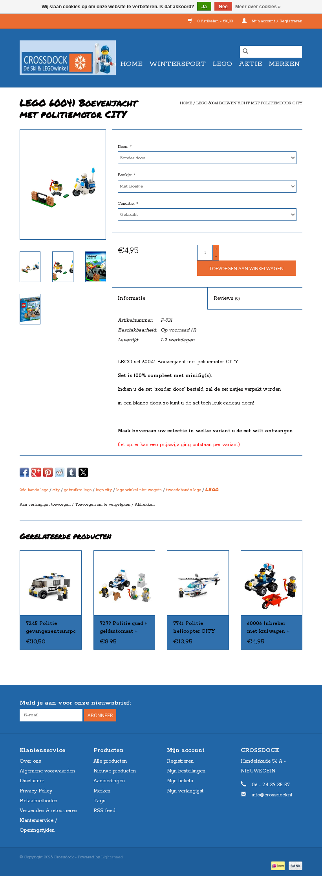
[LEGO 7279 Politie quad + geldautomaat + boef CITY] (124, 582)
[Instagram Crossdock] (296, 703)
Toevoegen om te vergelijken (103, 504)
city (56, 490)
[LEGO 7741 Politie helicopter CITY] (198, 582)
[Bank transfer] (294, 866)
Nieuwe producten (114, 771)
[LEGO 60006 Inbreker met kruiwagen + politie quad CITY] (272, 582)
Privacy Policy (36, 791)
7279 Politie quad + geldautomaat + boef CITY (124, 628)
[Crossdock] (68, 57)
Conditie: (128, 203)
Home (131, 64)
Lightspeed (112, 857)
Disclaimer (32, 781)
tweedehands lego (183, 490)
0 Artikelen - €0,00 (215, 21)
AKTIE (250, 64)
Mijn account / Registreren (276, 21)
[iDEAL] (277, 866)
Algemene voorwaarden (47, 771)
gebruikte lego (77, 490)
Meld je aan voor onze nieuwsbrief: (75, 703)
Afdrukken (145, 504)
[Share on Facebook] (24, 472)
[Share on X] (83, 472)
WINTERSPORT (177, 64)
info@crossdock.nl (272, 795)
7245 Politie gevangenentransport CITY (50, 628)
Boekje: (126, 175)
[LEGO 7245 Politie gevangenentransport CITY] (51, 582)
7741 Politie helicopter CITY (194, 627)
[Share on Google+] (36, 472)
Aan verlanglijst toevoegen (46, 504)
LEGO (222, 64)
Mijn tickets (180, 781)
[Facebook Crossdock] (282, 703)
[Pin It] (48, 472)
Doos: (124, 146)
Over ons (30, 761)
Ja (204, 6)
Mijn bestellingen (186, 771)
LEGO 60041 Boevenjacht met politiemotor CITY (249, 103)
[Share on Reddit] (59, 472)
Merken (284, 64)
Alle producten (110, 761)
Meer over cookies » (258, 6)
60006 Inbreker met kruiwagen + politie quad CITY (269, 628)
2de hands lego (34, 490)
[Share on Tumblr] (71, 472)
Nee (223, 6)
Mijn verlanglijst (185, 791)
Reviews (227, 298)
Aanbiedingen (109, 781)
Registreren (180, 761)
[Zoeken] (245, 52)
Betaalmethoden (38, 801)
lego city (104, 490)
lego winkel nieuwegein (139, 490)
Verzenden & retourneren (48, 811)
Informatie (131, 298)
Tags (99, 801)
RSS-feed (104, 811)
